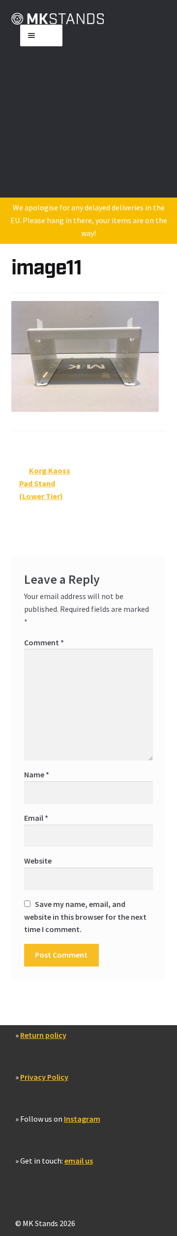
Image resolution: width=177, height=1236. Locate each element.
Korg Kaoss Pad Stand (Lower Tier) (45, 483)
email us (78, 1161)
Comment (44, 642)
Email (36, 818)
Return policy (43, 1035)
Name (36, 774)
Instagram (82, 1119)
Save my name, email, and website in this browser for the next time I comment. (85, 917)
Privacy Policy (44, 1077)
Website (38, 861)
